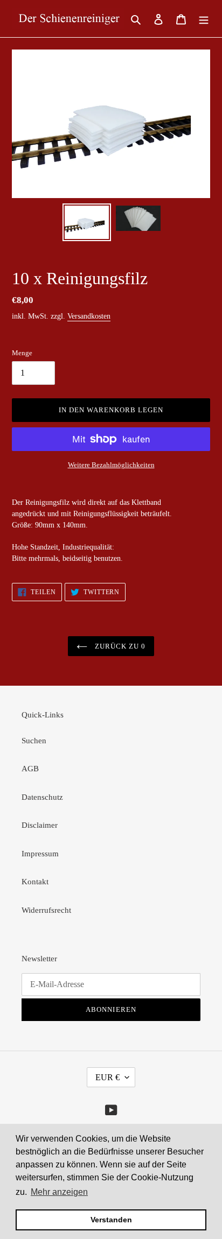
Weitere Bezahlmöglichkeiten (111, 465)
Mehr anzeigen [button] (59, 1191)
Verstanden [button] (111, 1219)
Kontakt (35, 881)
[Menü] (203, 18)
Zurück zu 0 (119, 646)
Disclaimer (40, 825)
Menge (22, 353)
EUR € (107, 1077)
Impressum (40, 853)
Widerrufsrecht (46, 910)
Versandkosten (88, 316)
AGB (30, 768)
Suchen (34, 740)
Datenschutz (42, 797)
